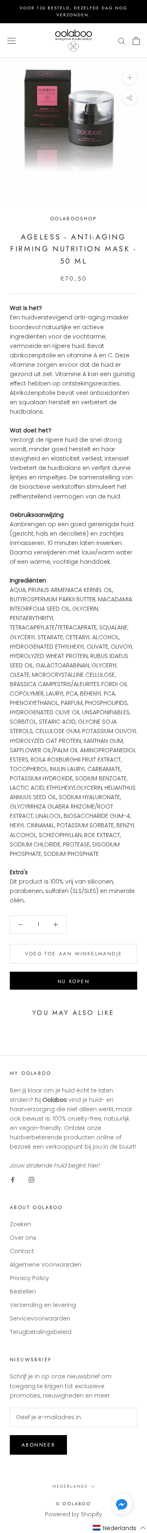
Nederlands (70, 1486)
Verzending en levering (43, 1305)
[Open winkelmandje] (136, 41)
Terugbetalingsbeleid (40, 1332)
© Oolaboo (73, 1503)
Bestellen (23, 1291)
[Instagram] (31, 1179)
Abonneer (38, 1445)
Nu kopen (73, 981)
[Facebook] (13, 1179)
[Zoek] (121, 40)
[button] (121, 1505)
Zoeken (20, 1224)
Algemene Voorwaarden (45, 1265)
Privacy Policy (29, 1278)
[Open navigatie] (11, 41)
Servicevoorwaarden (40, 1318)
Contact (22, 1251)
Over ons (23, 1238)
